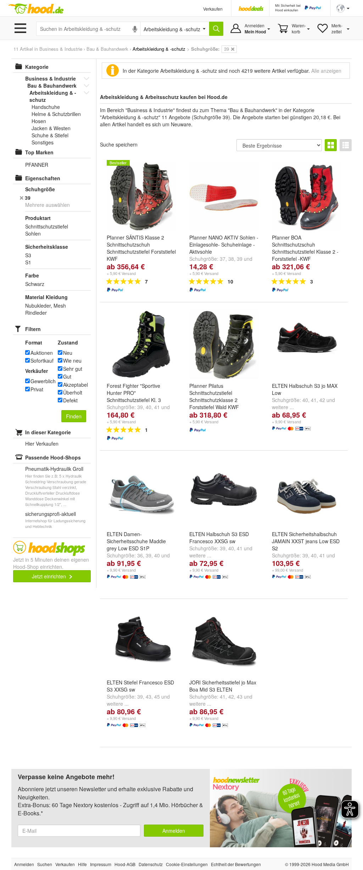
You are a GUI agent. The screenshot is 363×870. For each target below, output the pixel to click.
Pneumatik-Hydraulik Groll (54, 468)
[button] (343, 8)
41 (157, 407)
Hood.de (36, 9)
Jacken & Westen (51, 128)
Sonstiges (43, 142)
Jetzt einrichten (49, 576)
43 (148, 696)
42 (322, 399)
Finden (74, 416)
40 (148, 407)
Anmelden (173, 830)
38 (231, 258)
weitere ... (283, 407)
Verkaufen (213, 9)
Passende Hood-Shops (53, 457)
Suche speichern (119, 144)
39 (239, 258)
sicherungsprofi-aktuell (50, 513)
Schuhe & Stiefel (50, 135)
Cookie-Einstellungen (187, 864)
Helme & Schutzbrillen (56, 113)
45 (157, 696)
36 (140, 555)
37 (222, 258)
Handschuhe (46, 106)
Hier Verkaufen (41, 443)
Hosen (39, 121)
